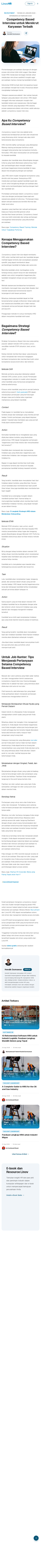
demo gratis (12, 946)
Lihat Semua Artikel (19, 1154)
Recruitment (9, 13)
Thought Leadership (11, 1083)
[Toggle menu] (37, 3)
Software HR (8, 1032)
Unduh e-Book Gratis (14, 1195)
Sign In (30, 4)
